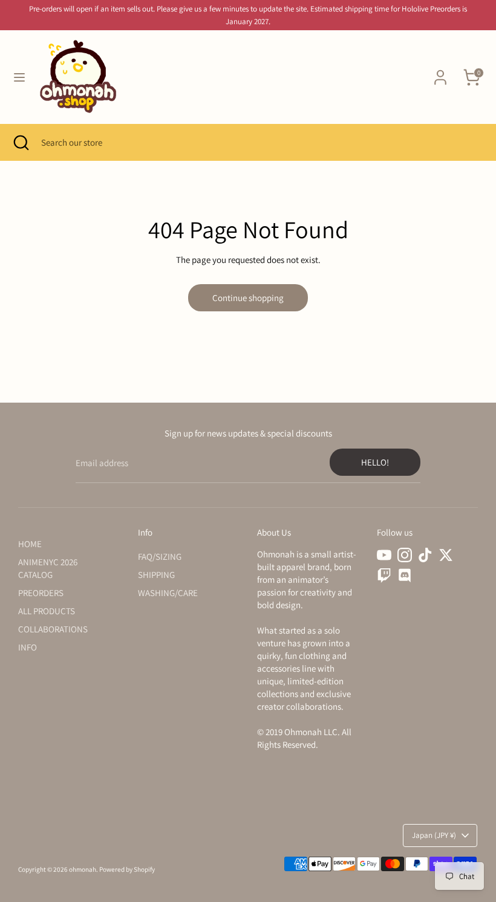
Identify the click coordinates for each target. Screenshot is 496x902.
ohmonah (82, 869)
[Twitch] (384, 575)
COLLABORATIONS (53, 629)
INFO (27, 647)
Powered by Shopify (127, 869)
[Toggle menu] (19, 77)
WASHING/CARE (168, 593)
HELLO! (375, 462)
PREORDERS (41, 593)
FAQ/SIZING (159, 556)
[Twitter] (446, 555)
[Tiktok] (425, 555)
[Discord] (404, 575)
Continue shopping (248, 297)
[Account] (440, 71)
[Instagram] (404, 555)
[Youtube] (384, 555)
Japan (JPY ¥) (434, 835)
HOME (30, 544)
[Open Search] (20, 142)
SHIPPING (156, 574)
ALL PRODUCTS (46, 611)
